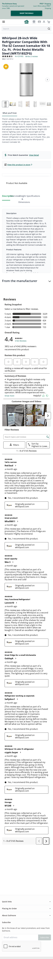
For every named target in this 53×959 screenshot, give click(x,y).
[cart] (48, 21)
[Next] (47, 80)
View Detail (34, 155)
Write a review (31, 56)
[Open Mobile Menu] (3, 21)
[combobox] (26, 28)
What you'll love (10, 113)
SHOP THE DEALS (26, 13)
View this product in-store (18, 164)
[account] (44, 21)
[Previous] (6, 80)
